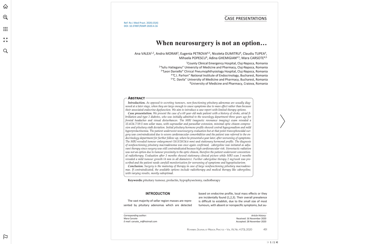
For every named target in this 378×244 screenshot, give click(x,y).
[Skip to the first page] (268, 242)
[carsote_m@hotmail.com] (144, 221)
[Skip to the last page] (277, 242)
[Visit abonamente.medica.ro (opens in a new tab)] (5, 6)
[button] (5, 17)
